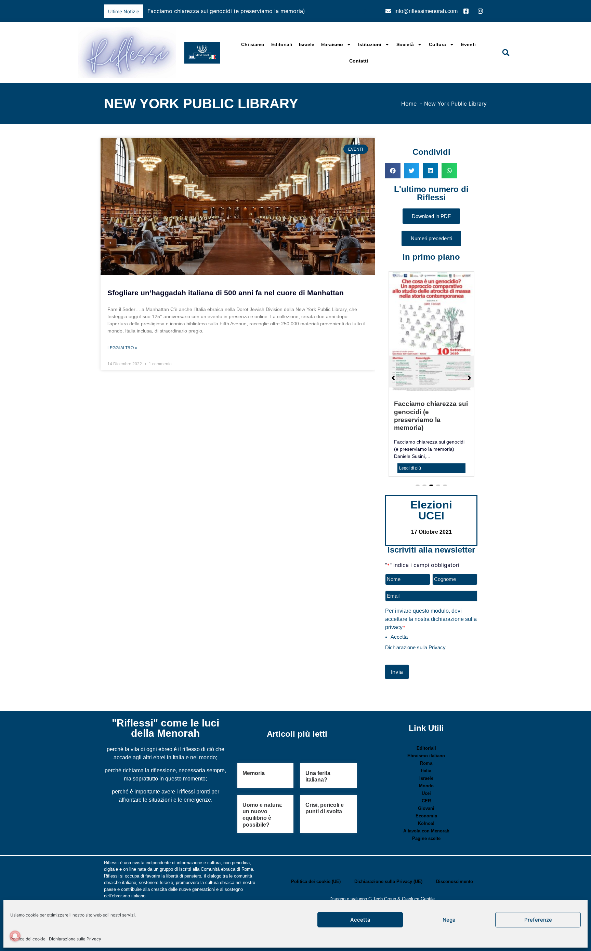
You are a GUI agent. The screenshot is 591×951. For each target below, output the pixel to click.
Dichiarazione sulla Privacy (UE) (388, 881)
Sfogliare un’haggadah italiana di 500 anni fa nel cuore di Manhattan (225, 293)
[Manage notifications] (15, 935)
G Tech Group (382, 898)
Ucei (426, 793)
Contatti (358, 61)
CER (426, 800)
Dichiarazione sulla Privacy (75, 938)
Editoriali (281, 44)
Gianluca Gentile (418, 898)
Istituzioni (369, 44)
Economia (426, 815)
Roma (426, 763)
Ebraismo (332, 44)
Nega (449, 919)
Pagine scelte (426, 838)
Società (405, 44)
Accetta (360, 919)
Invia (397, 671)
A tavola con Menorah (426, 830)
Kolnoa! (426, 823)
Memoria (253, 773)
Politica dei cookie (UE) (316, 881)
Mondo (426, 785)
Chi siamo (252, 44)
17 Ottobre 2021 (431, 532)
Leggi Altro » (122, 347)
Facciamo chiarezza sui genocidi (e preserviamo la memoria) (226, 11)
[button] (365, 11)
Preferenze (538, 919)
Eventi (468, 44)
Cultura (437, 44)
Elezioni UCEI (431, 510)
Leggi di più (410, 468)
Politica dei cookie (27, 938)
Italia (426, 770)
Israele (306, 44)
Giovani (426, 808)
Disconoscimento (454, 881)
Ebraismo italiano (426, 755)
